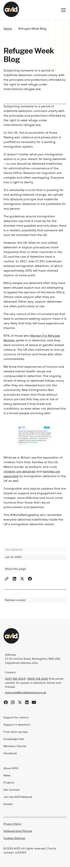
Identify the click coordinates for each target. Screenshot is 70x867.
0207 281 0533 (15, 678)
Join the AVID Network (18, 797)
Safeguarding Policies (18, 831)
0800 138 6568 (37, 678)
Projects (9, 782)
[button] (62, 10)
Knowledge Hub (14, 739)
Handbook (10, 753)
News (7, 775)
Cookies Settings (14, 838)
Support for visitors (16, 717)
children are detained (19, 471)
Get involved (11, 789)
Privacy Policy (12, 824)
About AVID (11, 768)
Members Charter (15, 746)
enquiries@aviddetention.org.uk (25, 692)
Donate (8, 804)
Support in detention (17, 724)
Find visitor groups (16, 732)
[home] (11, 10)
